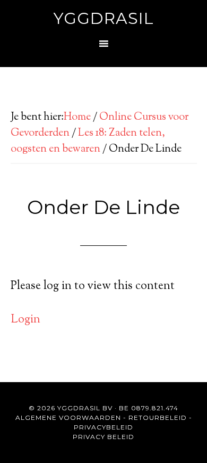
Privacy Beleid (103, 437)
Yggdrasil (104, 18)
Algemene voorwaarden (68, 417)
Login (25, 319)
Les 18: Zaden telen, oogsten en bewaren (88, 141)
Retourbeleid (157, 417)
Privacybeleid (103, 427)
